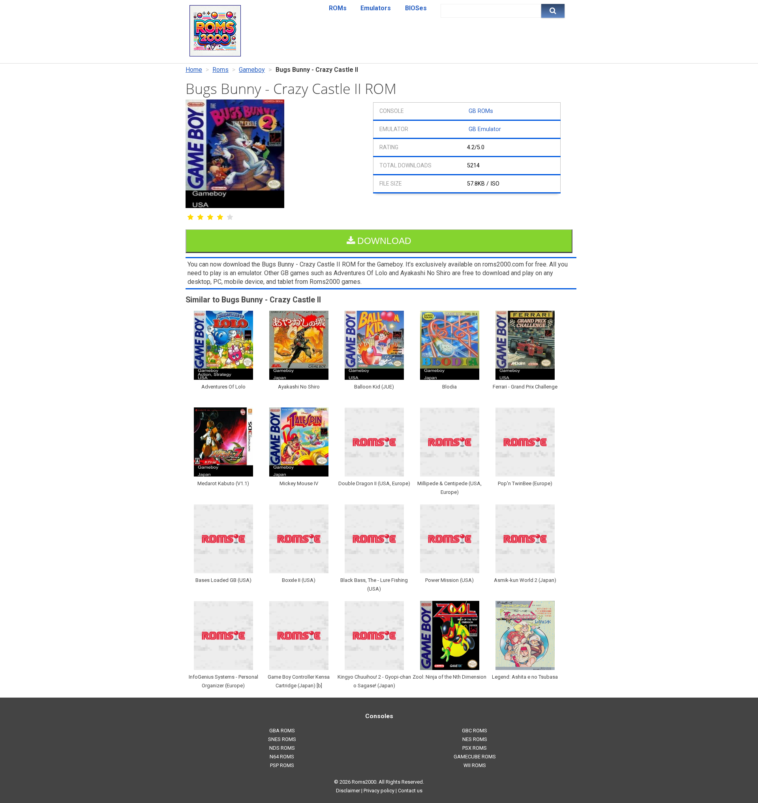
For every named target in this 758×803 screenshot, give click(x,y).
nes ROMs (474, 739)
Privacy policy (379, 791)
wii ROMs (474, 765)
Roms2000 (364, 782)
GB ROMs (481, 111)
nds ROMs (282, 748)
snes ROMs (282, 739)
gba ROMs (282, 731)
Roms (220, 69)
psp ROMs (282, 765)
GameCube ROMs (475, 757)
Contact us (410, 791)
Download (383, 241)
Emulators (375, 8)
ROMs (338, 8)
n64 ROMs (282, 757)
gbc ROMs (474, 731)
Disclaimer (348, 791)
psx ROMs (474, 748)
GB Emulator (485, 129)
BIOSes (416, 8)
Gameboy (252, 69)
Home (194, 69)
